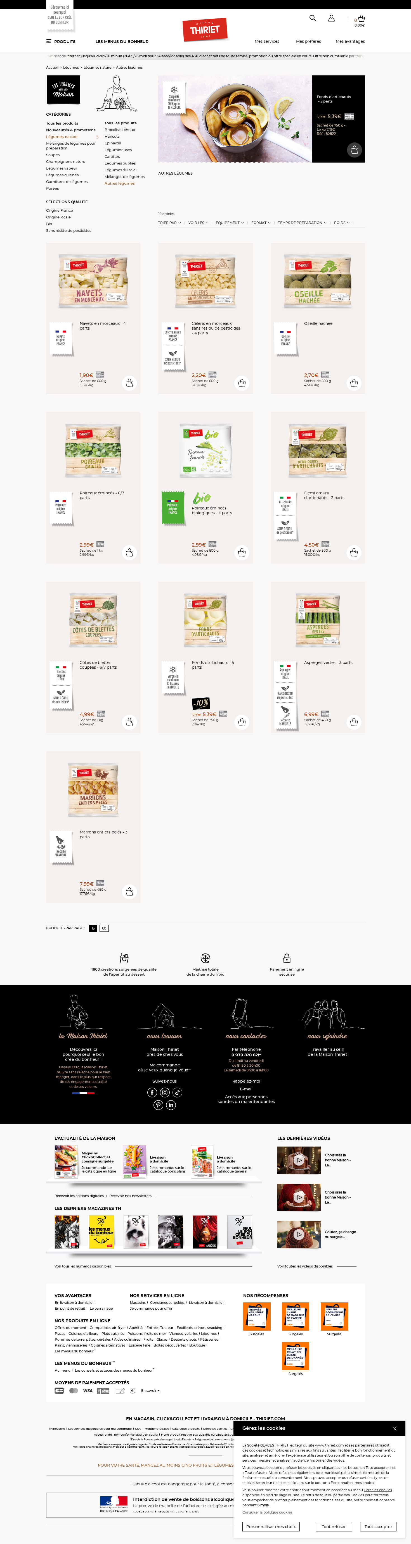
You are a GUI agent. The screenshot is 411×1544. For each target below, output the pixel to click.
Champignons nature (65, 161)
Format (258, 223)
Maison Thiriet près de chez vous (165, 1052)
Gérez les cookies (215, 1429)
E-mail (246, 1089)
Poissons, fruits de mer (146, 1333)
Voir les (196, 223)
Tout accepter (378, 1526)
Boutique (197, 1345)
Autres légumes (129, 67)
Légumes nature (97, 67)
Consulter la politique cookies (267, 1512)
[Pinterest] (158, 1104)
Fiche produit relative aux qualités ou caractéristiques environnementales (214, 1434)
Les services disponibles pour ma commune (100, 1429)
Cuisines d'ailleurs (83, 1333)
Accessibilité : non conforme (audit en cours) (126, 1434)
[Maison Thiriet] (206, 30)
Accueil (52, 67)
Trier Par (167, 223)
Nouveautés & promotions (71, 130)
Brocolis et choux (120, 129)
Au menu (62, 1370)
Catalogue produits (186, 1429)
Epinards (113, 143)
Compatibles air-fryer (108, 1328)
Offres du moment (70, 1328)
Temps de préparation (300, 223)
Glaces (162, 1339)
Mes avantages (350, 41)
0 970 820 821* (246, 1054)
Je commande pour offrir (151, 1308)
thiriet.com (57, 1429)
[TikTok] (177, 1092)
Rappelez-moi (246, 1081)
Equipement (228, 223)
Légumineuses (118, 149)
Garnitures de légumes (67, 181)
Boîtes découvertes (169, 1345)
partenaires (364, 1445)
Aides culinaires (127, 1339)
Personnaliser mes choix (271, 1526)
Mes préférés (308, 41)
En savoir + (150, 1390)
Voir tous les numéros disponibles (83, 1266)
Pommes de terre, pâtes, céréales (83, 1339)
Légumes (71, 67)
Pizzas (60, 1333)
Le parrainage (101, 1308)
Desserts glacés (184, 1339)
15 (93, 928)
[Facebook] (152, 1092)
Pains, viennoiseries (71, 1345)
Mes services (267, 41)
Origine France (59, 210)
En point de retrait (70, 1308)
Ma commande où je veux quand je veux (164, 1068)
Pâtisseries (209, 1339)
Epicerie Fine (139, 1345)
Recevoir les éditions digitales (79, 1196)
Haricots (112, 136)
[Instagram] (165, 1092)
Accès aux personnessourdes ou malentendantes (246, 1099)
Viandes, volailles (183, 1333)
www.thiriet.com (329, 1445)
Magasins (138, 1302)
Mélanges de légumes (125, 176)
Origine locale (58, 217)
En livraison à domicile (73, 1302)
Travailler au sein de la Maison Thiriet (327, 1052)
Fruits (148, 1339)
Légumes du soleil (121, 170)
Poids (339, 223)
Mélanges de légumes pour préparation (71, 145)
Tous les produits (62, 123)
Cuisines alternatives (108, 1345)
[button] (331, 19)
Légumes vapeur (61, 168)
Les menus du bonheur (122, 41)
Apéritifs (136, 1328)
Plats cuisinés (112, 1333)
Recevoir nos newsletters (130, 1196)
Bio (49, 223)
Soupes (53, 155)
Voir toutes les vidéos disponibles (305, 1266)
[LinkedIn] (171, 1104)
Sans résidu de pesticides (68, 230)
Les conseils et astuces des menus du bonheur (115, 1370)
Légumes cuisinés (62, 175)
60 (104, 928)
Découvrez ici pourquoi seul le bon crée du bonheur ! (83, 1054)
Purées (52, 188)
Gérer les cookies (378, 1490)
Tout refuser (334, 1526)
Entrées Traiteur (160, 1328)
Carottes (112, 156)
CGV (138, 1429)
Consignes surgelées (167, 1302)
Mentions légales (157, 1429)
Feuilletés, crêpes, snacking (199, 1328)
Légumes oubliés (120, 163)
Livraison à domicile (205, 1302)
